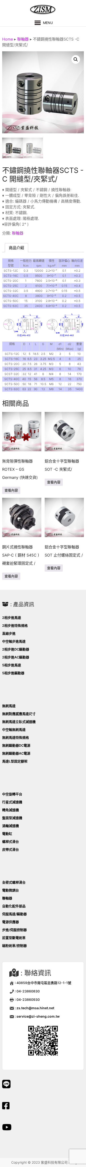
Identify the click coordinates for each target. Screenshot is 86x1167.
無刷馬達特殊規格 (15, 737)
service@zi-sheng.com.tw (38, 1016)
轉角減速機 (10, 810)
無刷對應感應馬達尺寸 (19, 714)
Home (7, 39)
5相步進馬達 (11, 665)
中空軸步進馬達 (14, 641)
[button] (75, 59)
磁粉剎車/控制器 (14, 946)
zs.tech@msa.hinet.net (35, 1008)
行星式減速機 (12, 802)
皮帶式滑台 (10, 849)
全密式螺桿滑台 (14, 882)
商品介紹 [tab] (16, 247)
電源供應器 (10, 922)
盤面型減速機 (12, 818)
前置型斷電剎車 (14, 938)
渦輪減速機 (10, 826)
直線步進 (9, 633)
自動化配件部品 (14, 906)
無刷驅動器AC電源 (16, 753)
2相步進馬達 (11, 618)
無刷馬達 (9, 706)
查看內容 (11, 490)
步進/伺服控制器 (14, 930)
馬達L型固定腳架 (14, 761)
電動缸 (7, 834)
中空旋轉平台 (12, 794)
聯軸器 (23, 39)
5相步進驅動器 (13, 673)
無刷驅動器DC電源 (16, 745)
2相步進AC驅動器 (15, 657)
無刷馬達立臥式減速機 (19, 722)
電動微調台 (10, 890)
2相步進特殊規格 (15, 625)
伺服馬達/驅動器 (14, 914)
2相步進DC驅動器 (15, 649)
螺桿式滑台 (10, 841)
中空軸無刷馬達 (14, 729)
